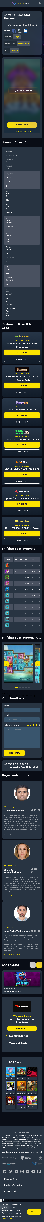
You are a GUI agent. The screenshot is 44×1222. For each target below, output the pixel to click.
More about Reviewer (11, 896)
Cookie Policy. (7, 1219)
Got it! (34, 1212)
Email (6, 715)
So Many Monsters (12, 991)
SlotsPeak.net (22, 1132)
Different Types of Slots (24, 985)
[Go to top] (39, 1217)
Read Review (22, 359)
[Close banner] (1, 1200)
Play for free (22, 979)
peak (23, 3)
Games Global (22, 973)
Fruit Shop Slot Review (32, 1107)
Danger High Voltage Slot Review (10, 1107)
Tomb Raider (32, 1093)
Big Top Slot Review (21, 1107)
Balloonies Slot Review (10, 1079)
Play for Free (24, 91)
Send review (14, 753)
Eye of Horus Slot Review (21, 1093)
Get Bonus (22, 352)
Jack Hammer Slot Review (10, 1093)
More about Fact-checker (12, 954)
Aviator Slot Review (32, 1079)
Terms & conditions (22, 131)
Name (6, 706)
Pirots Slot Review (21, 1079)
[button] (37, 663)
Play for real (22, 125)
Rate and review (11, 725)
